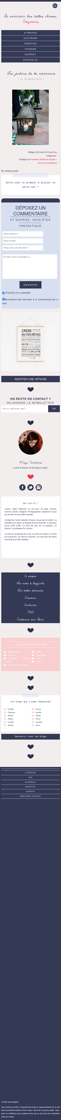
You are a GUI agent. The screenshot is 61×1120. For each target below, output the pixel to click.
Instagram (38, 487)
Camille (11, 709)
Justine (10, 719)
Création (30, 43)
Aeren (38, 719)
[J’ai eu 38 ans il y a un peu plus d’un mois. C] (30, 817)
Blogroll (30, 782)
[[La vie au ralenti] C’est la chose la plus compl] (30, 850)
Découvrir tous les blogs (30, 736)
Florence (11, 655)
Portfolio (30, 59)
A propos (30, 32)
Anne (38, 661)
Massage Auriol (14, 652)
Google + (53, 159)
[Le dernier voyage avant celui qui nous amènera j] (30, 1014)
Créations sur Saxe (30, 619)
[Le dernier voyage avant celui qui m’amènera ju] (30, 948)
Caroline (39, 722)
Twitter (42, 159)
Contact (30, 54)
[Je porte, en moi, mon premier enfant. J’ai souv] (30, 915)
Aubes (38, 715)
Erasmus (30, 598)
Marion (10, 715)
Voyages (30, 48)
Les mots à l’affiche (30, 583)
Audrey (10, 725)
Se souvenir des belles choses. (30, 18)
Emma (38, 709)
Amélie (38, 652)
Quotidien (31, 38)
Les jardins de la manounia (31, 73)
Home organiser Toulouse (18, 665)
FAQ (30, 612)
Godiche (39, 658)
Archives (31, 605)
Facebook (34, 159)
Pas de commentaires (47, 162)
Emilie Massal (41, 655)
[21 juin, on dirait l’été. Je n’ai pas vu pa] (30, 883)
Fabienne (11, 712)
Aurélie (38, 712)
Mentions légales (30, 796)
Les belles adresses (30, 590)
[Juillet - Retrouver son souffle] (30, 1047)
